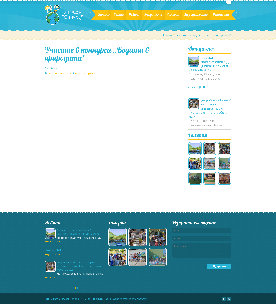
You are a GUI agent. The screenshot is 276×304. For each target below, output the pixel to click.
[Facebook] (224, 299)
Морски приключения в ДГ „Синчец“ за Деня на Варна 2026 (209, 64)
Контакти (220, 14)
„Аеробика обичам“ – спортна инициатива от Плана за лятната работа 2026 (209, 108)
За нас (119, 14)
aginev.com (141, 299)
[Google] (229, 299)
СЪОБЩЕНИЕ (198, 87)
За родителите (196, 14)
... (220, 78)
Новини (133, 14)
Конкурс (51, 67)
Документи (153, 14)
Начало (103, 14)
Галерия (173, 14)
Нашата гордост (85, 73)
